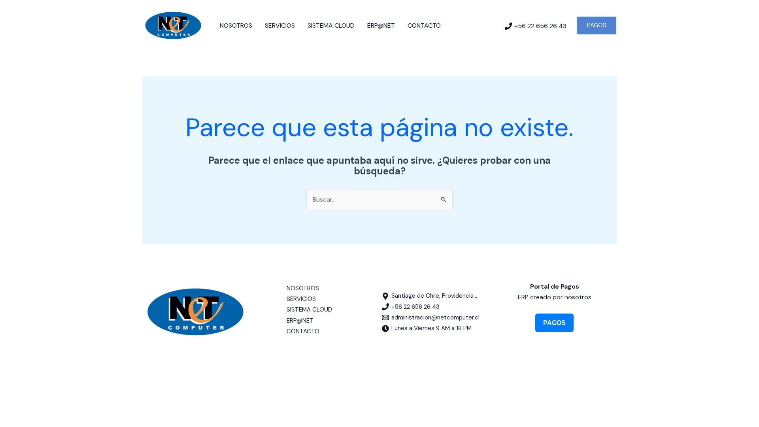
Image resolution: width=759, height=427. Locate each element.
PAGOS (554, 322)
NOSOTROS (236, 25)
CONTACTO (424, 25)
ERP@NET (381, 25)
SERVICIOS (280, 25)
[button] (597, 25)
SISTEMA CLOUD (331, 25)
